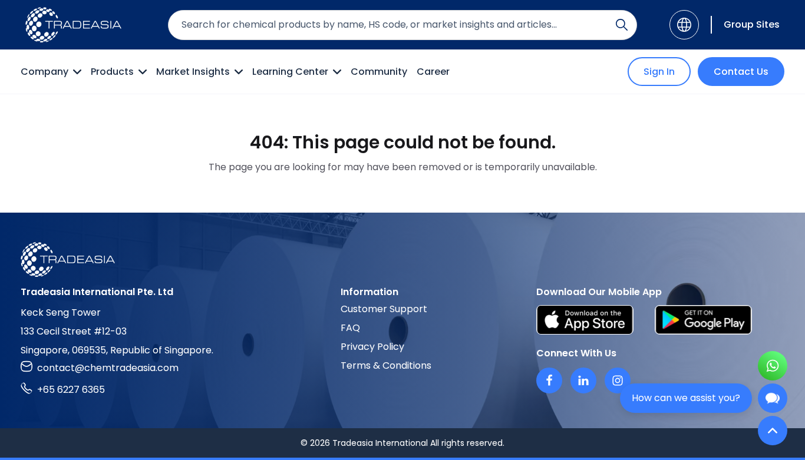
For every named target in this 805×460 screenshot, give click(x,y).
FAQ (350, 328)
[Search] (621, 24)
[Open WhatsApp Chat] (772, 365)
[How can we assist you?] (772, 398)
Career (433, 71)
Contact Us (741, 71)
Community (379, 71)
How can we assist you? (686, 398)
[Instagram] (618, 380)
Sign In (659, 71)
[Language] (684, 24)
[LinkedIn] (583, 380)
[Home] (402, 259)
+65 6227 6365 (71, 389)
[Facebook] (549, 380)
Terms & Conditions (386, 365)
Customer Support (384, 309)
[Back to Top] (772, 430)
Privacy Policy (372, 346)
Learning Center (290, 71)
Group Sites (752, 24)
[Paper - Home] (73, 24)
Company (44, 71)
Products (112, 71)
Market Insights (193, 71)
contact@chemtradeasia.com (108, 368)
